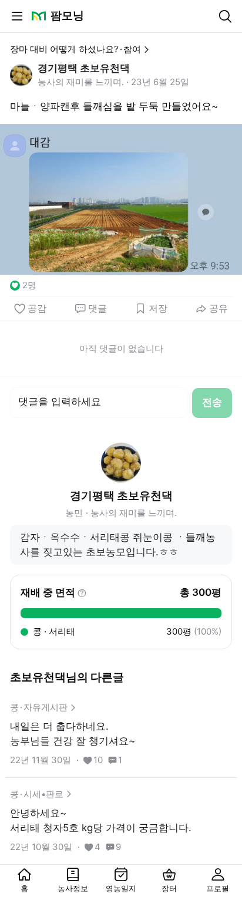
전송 (212, 402)
